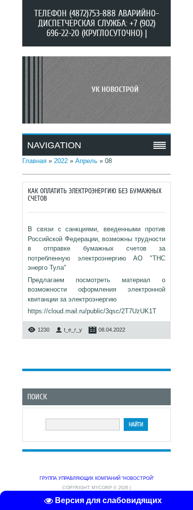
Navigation (54, 145)
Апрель (86, 161)
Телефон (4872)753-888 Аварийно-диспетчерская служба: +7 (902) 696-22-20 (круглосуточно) (96, 23)
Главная (34, 161)
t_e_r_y (73, 330)
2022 (61, 161)
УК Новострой (115, 89)
